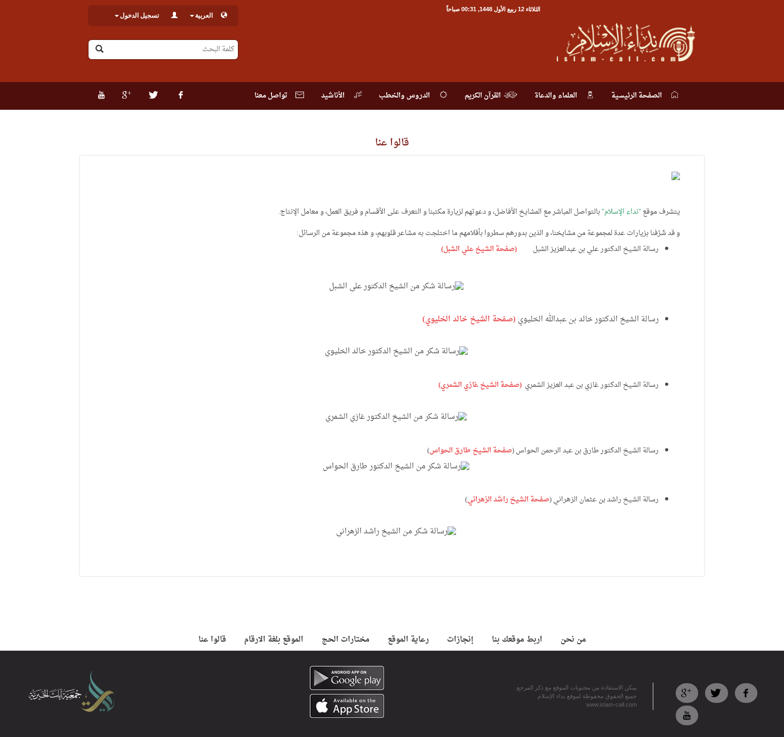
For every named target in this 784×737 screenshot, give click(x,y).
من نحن (573, 640)
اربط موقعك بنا (517, 640)
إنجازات (460, 640)
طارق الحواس (450, 450)
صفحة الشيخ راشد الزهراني (508, 499)
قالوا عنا (212, 640)
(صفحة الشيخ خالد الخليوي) (469, 319)
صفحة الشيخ (491, 450)
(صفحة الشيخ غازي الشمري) (480, 385)
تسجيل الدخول (139, 15)
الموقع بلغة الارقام (273, 640)
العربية (204, 15)
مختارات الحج (346, 640)
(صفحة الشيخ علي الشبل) (479, 249)
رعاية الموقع (408, 640)
